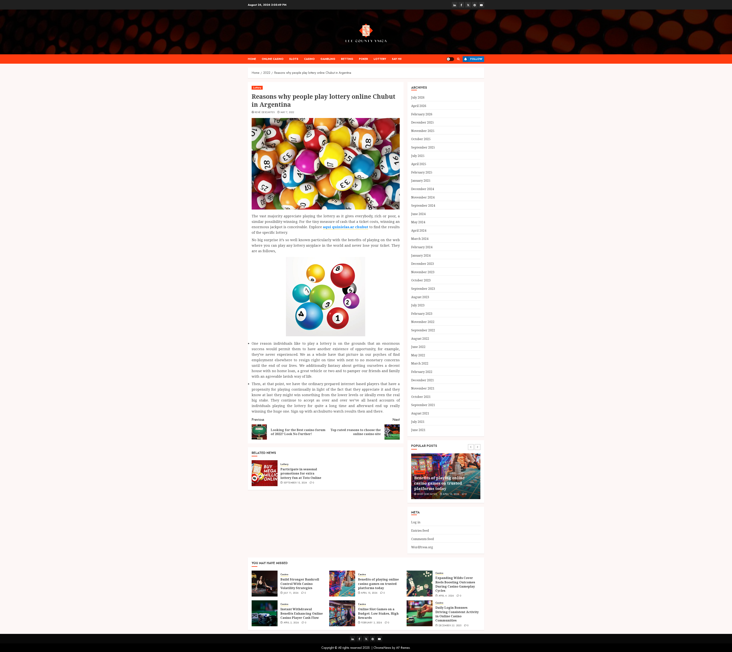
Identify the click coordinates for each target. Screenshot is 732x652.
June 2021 (418, 430)
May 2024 (418, 222)
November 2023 (422, 272)
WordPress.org (422, 547)
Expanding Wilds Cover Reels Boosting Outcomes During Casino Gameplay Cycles (455, 584)
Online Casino (272, 59)
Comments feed (422, 539)
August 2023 (420, 297)
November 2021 (422, 388)
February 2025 (421, 172)
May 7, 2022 (287, 112)
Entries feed (420, 530)
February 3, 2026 (371, 622)
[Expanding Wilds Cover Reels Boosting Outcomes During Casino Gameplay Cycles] (420, 584)
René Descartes (265, 112)
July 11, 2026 (291, 593)
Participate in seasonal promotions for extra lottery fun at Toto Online (300, 473)
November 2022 (422, 322)
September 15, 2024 (295, 482)
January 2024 (420, 255)
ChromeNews (382, 648)
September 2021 (423, 405)
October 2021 (421, 397)
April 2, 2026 (291, 622)
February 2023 (421, 314)
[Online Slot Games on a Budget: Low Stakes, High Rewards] (342, 613)
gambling (327, 59)
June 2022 (418, 347)
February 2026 (421, 114)
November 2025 (422, 131)
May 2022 (418, 355)
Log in (415, 522)
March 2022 (419, 363)
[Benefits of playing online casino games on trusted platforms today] (342, 584)
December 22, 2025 (450, 625)
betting (347, 59)
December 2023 (422, 264)
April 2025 (418, 164)
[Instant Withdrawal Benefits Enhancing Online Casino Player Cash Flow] (265, 613)
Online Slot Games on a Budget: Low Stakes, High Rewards (378, 613)
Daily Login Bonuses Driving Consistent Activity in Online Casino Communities (457, 613)
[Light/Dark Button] (450, 59)
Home (252, 59)
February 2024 (421, 247)
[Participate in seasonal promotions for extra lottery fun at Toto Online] (265, 473)
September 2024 (423, 205)
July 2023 (418, 305)
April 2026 (418, 106)
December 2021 (422, 380)
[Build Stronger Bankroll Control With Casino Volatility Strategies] (265, 584)
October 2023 (421, 280)
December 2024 (422, 189)
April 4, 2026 (446, 595)
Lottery (380, 59)
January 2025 (420, 180)
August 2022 (420, 338)
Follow (476, 59)
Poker (363, 59)
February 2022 (421, 372)
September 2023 (423, 289)
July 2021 (418, 422)
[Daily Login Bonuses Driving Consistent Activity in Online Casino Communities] (420, 613)
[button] (458, 59)
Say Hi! (397, 59)
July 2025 (418, 156)
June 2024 (418, 214)
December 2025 (422, 122)
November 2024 (422, 197)
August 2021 (420, 413)
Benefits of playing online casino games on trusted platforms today (439, 483)
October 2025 (421, 139)
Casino (309, 59)
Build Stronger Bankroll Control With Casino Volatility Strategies (299, 583)
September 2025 (423, 147)
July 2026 (418, 97)
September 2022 (423, 330)
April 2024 (418, 230)
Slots (293, 59)
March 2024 (419, 239)
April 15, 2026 (451, 494)
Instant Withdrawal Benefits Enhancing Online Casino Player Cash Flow (301, 613)
